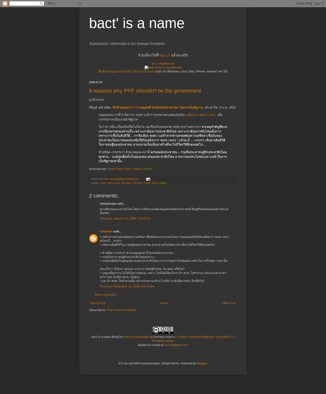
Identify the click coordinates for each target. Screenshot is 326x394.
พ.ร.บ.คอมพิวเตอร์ (163, 63)
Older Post (229, 303)
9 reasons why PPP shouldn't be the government (145, 91)
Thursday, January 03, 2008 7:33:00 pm (125, 218)
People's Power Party (145, 182)
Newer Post (97, 303)
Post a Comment (105, 294)
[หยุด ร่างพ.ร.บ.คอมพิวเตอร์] (163, 67)
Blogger (202, 363)
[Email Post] (148, 178)
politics (163, 182)
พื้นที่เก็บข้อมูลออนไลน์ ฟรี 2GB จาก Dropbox (127, 71)
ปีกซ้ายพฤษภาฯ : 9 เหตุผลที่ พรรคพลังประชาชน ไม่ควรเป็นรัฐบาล (158, 107)
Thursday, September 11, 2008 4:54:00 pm (127, 286)
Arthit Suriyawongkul (136, 337)
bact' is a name (136, 23)
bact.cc (164, 55)
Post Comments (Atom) (122, 310)
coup (103, 182)
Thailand (137, 168)
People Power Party (119, 168)
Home (164, 303)
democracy (113, 182)
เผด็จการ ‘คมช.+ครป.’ (200, 115)
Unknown (106, 231)
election (147, 168)
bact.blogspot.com (175, 345)
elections (126, 182)
